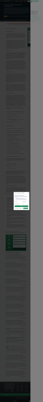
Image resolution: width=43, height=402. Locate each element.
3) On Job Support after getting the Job (21, 199)
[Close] (28, 192)
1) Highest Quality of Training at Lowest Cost (21, 197)
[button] (25, 208)
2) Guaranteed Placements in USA (20, 198)
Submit (21, 206)
